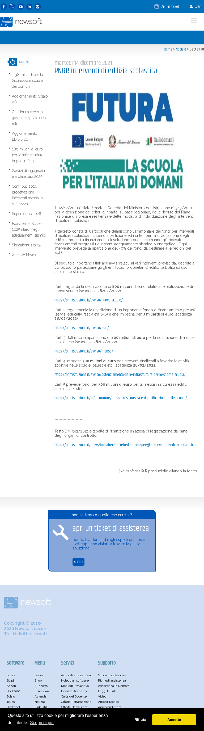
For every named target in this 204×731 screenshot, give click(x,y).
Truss (11, 702)
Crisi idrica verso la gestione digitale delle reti (29, 118)
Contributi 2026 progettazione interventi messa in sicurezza (27, 195)
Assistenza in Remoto (113, 686)
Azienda (40, 696)
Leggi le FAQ (107, 691)
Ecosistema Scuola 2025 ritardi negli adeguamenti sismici (29, 229)
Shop (38, 680)
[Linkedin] (29, 6)
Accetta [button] (174, 719)
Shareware (42, 691)
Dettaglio (197, 49)
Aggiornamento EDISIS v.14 (24, 136)
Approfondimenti (110, 707)
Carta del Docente (74, 696)
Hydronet (13, 707)
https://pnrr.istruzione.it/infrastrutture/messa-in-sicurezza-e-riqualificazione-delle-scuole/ (120, 398)
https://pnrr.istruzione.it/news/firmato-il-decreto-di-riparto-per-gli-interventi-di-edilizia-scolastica (125, 445)
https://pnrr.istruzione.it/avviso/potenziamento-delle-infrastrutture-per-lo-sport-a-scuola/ (120, 374)
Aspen (11, 686)
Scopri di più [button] (42, 722)
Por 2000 (13, 691)
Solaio (11, 696)
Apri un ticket (170, 7)
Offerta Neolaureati (74, 707)
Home (168, 49)
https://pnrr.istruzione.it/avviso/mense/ (83, 351)
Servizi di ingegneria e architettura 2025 (28, 174)
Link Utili (41, 707)
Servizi (39, 675)
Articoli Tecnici (108, 702)
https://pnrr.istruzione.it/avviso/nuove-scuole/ (88, 300)
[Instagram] (38, 6)
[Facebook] (4, 6)
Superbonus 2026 (26, 214)
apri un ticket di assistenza (111, 528)
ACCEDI (78, 562)
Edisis (11, 675)
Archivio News (24, 255)
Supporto (41, 686)
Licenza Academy (74, 691)
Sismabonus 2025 (26, 245)
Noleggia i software (75, 680)
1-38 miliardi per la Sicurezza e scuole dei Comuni (27, 81)
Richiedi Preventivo (75, 686)
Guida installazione (112, 675)
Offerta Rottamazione (76, 702)
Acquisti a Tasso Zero (76, 675)
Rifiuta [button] (140, 719)
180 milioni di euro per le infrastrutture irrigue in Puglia (27, 155)
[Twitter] (12, 6)
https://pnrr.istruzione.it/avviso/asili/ (81, 328)
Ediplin (11, 680)
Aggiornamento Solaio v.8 (30, 99)
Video (102, 696)
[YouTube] (21, 6)
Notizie (181, 49)
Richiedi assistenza (112, 680)
